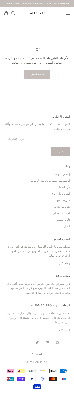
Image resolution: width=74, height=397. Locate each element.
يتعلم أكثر (64, 263)
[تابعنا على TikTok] (37, 342)
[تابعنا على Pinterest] (48, 342)
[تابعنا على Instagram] (58, 342)
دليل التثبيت (63, 220)
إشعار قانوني (62, 174)
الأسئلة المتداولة (60, 213)
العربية (39, 353)
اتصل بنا (65, 226)
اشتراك (60, 151)
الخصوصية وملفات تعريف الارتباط (50, 181)
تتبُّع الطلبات (63, 187)
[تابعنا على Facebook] (68, 342)
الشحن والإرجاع (61, 194)
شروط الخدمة (61, 207)
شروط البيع (63, 200)
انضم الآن (64, 330)
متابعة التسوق (37, 74)
